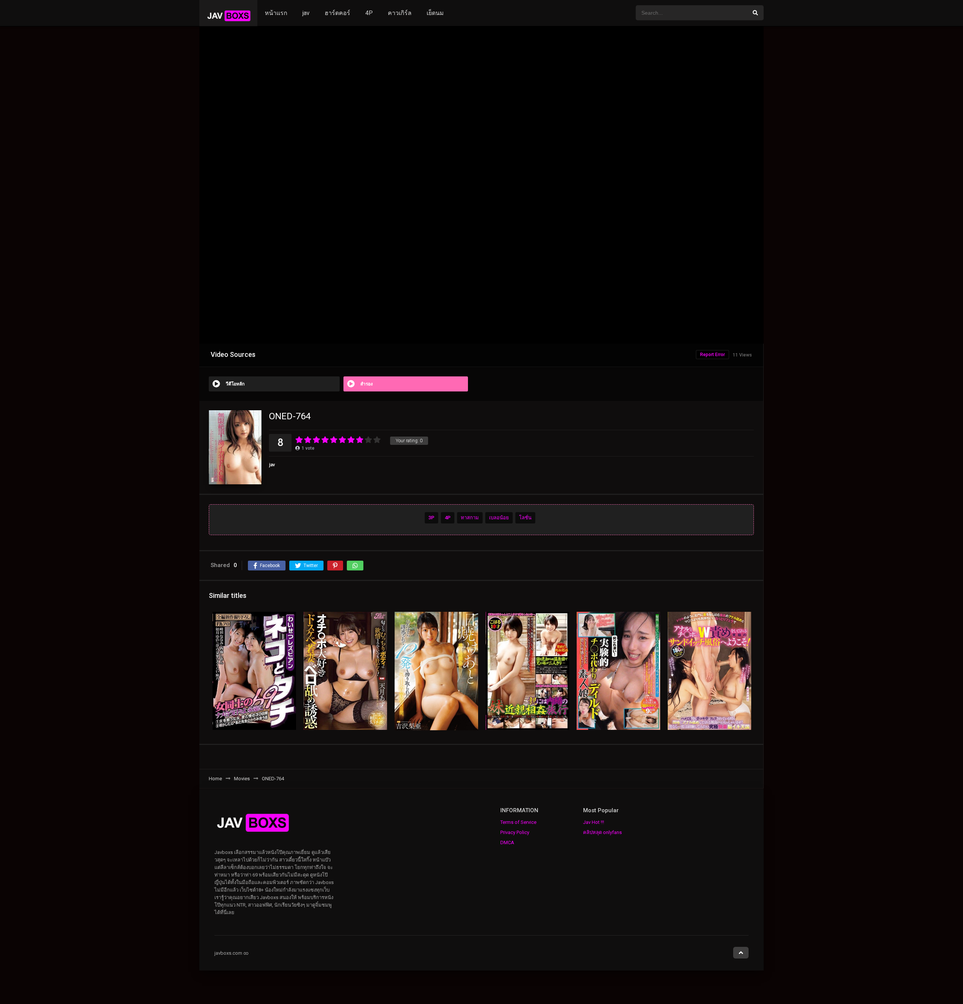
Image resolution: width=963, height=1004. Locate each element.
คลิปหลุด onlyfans (602, 832)
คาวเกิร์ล (400, 13)
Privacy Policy (514, 832)
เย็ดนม (435, 13)
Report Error (712, 354)
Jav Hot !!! (593, 822)
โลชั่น (525, 518)
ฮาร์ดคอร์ (337, 13)
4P (369, 13)
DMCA (507, 842)
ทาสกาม (470, 518)
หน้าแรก (276, 13)
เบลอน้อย (499, 518)
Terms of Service (518, 822)
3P (431, 518)
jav (306, 13)
